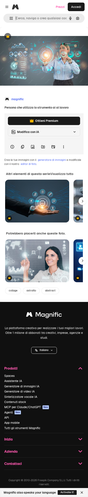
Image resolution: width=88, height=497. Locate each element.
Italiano (44, 350)
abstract (50, 290)
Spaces (9, 376)
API (6, 417)
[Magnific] (44, 315)
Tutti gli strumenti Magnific (22, 428)
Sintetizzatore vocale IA (20, 397)
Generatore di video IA (19, 391)
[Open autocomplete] (9, 18)
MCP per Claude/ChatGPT (26, 407)
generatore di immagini (52, 160)
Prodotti (11, 368)
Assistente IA (13, 381)
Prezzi (60, 7)
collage (13, 290)
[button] (44, 350)
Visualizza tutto (61, 174)
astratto (31, 290)
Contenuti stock (15, 402)
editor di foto (28, 164)
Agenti (12, 412)
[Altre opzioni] (63, 146)
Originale (28, 37)
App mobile (12, 423)
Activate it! (67, 492)
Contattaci (13, 463)
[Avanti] (82, 201)
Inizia (8, 439)
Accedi (76, 7)
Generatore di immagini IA (21, 386)
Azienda (11, 451)
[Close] (81, 492)
